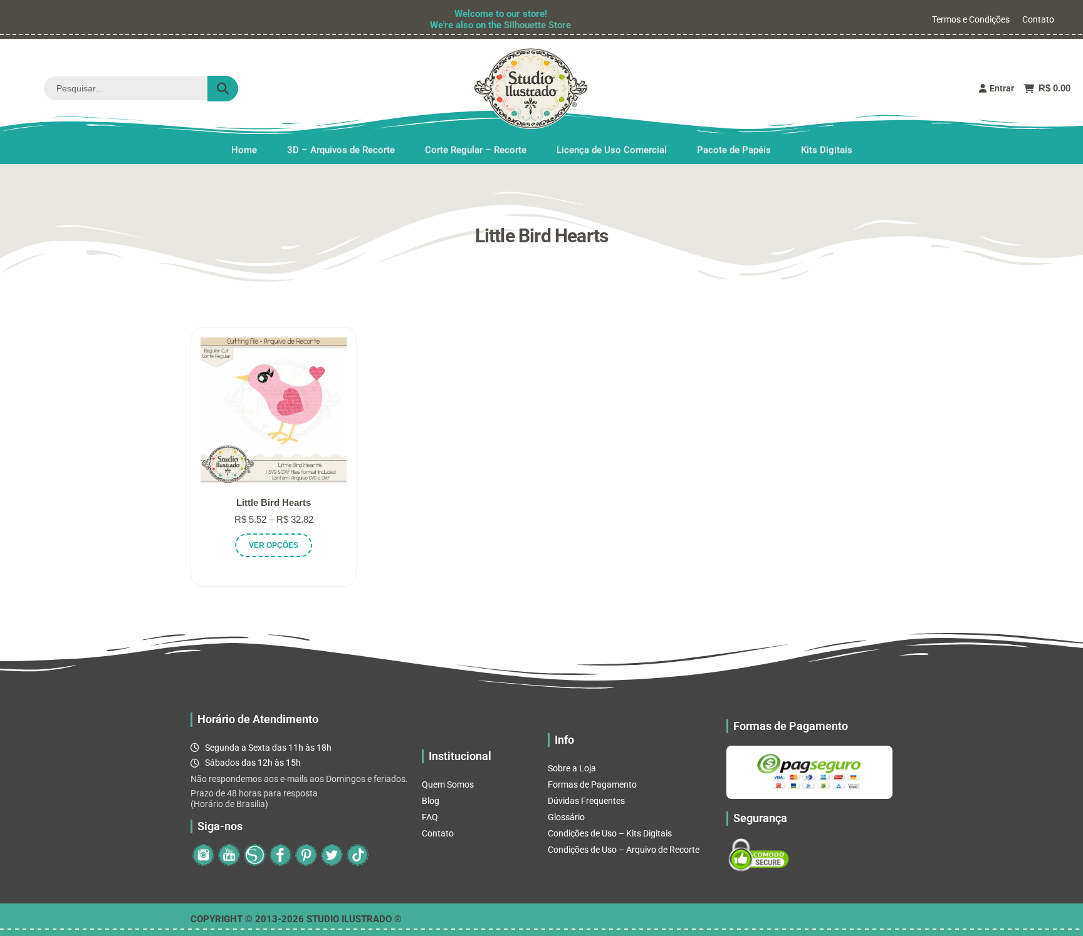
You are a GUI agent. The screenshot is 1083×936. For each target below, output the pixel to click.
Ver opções (273, 545)
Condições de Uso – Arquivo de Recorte (623, 850)
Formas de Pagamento (592, 784)
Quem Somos (448, 784)
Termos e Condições (971, 19)
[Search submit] (222, 88)
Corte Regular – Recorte (475, 149)
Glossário (566, 817)
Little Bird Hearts (273, 502)
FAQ (430, 817)
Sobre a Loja (572, 768)
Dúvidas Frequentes (586, 801)
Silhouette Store (537, 25)
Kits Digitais (826, 149)
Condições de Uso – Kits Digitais (610, 833)
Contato (1038, 19)
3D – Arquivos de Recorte (341, 149)
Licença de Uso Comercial (612, 149)
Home (244, 149)
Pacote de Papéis (734, 149)
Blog (430, 801)
